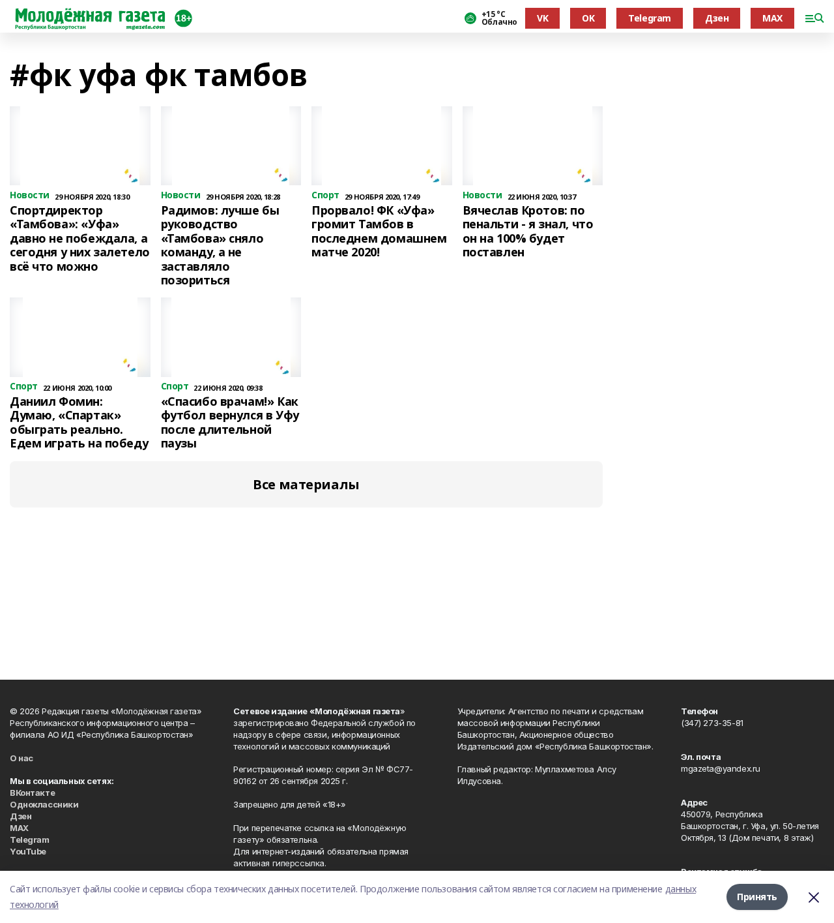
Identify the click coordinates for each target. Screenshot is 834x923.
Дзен (716, 18)
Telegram (649, 18)
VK (542, 18)
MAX (772, 18)
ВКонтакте (32, 792)
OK (588, 18)
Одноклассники (44, 804)
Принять (757, 896)
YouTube (28, 851)
